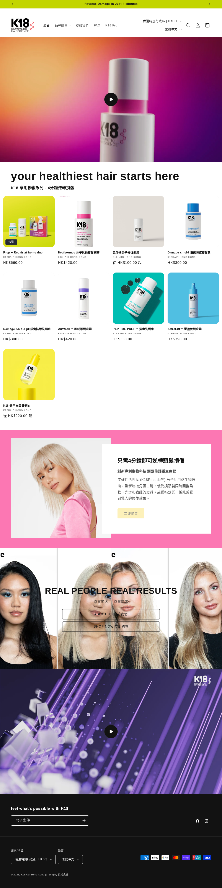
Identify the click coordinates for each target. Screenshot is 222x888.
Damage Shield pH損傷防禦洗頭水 (27, 329)
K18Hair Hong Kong (32, 874)
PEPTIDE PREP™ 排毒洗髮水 (133, 329)
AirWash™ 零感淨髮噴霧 (75, 329)
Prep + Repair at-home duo (23, 252)
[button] (62, 25)
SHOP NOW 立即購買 (111, 626)
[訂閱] (84, 820)
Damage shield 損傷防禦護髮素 (189, 252)
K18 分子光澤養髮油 (16, 405)
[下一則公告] (209, 4)
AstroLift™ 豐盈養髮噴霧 (185, 329)
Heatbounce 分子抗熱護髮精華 (79, 252)
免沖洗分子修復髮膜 (126, 252)
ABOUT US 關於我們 (111, 614)
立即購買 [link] (131, 513)
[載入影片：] (111, 99)
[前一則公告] (12, 4)
